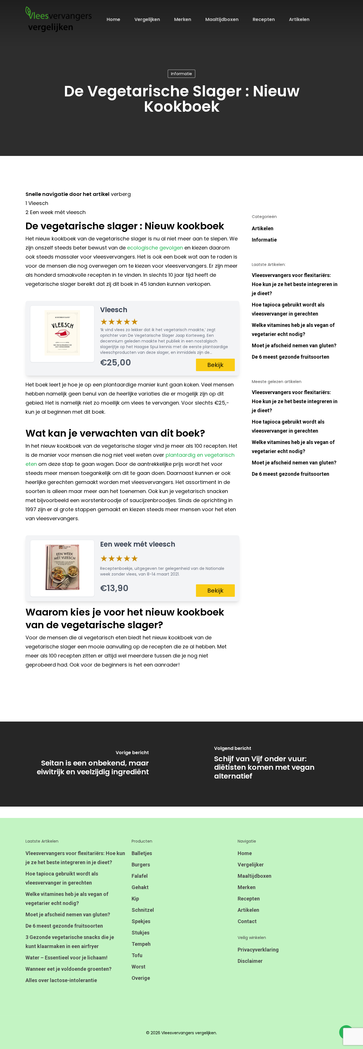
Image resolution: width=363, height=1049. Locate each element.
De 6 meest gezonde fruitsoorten (290, 357)
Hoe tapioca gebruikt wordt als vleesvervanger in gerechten (288, 309)
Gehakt (140, 887)
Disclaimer (250, 961)
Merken (247, 887)
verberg (121, 194)
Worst (138, 967)
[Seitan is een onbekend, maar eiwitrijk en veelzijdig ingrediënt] (91, 764)
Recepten (249, 899)
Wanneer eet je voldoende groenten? (68, 969)
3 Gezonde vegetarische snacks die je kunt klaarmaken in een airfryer (70, 941)
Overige (141, 978)
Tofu (137, 955)
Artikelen (262, 228)
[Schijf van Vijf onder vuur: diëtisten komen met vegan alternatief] (272, 764)
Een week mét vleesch (137, 544)
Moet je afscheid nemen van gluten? (294, 345)
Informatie (181, 74)
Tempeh (141, 944)
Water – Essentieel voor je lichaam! (66, 958)
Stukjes (140, 933)
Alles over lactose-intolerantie (61, 980)
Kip (135, 899)
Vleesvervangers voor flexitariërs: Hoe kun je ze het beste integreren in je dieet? (294, 284)
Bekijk (215, 365)
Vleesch (113, 309)
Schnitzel (143, 910)
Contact (247, 921)
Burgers (141, 865)
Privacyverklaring (258, 950)
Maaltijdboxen (254, 876)
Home (245, 853)
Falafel (140, 876)
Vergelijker (251, 865)
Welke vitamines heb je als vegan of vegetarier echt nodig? (293, 329)
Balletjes (142, 853)
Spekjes (141, 921)
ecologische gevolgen (155, 247)
